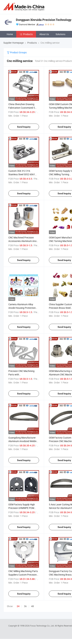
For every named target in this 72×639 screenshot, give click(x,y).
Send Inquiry (23, 126)
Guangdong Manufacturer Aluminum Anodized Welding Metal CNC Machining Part (23, 441)
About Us (44, 34)
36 (25, 606)
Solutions (60, 34)
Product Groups (18, 52)
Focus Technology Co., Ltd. (42, 625)
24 (18, 606)
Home (10, 34)
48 (32, 606)
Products (28, 34)
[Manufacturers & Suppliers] (24, 7)
